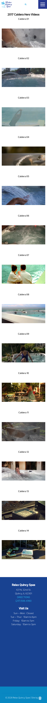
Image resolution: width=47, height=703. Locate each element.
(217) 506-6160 (23, 600)
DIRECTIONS (23, 597)
